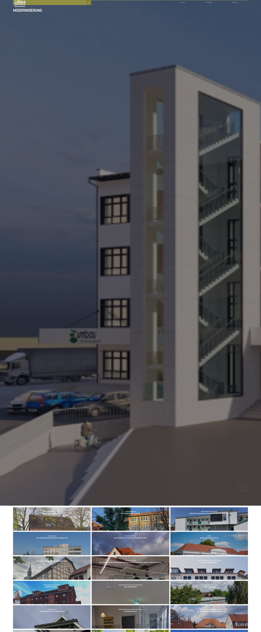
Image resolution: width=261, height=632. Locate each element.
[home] (19, 2)
